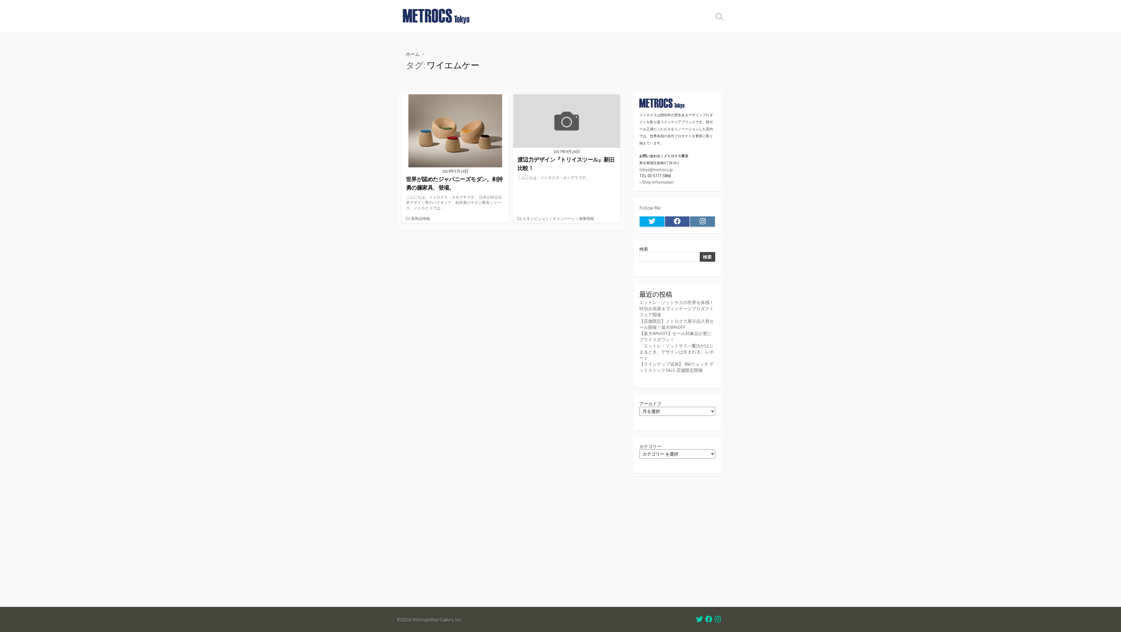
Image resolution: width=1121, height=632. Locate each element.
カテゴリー (650, 446)
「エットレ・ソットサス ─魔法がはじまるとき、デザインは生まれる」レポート (676, 352)
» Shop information (656, 182)
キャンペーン (564, 218)
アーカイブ (650, 404)
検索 (643, 249)
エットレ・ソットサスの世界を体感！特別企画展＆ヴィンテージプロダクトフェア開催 (676, 308)
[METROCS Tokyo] (436, 16)
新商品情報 (420, 218)
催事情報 (586, 218)
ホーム (413, 54)
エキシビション (536, 218)
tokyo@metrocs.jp (656, 169)
